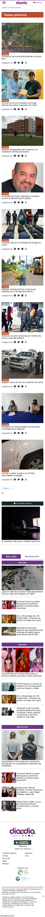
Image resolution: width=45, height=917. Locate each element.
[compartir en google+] (22, 63)
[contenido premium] (22, 842)
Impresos (28, 853)
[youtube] (29, 836)
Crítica (5, 856)
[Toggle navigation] (4, 2)
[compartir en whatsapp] (25, 63)
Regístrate (23, 846)
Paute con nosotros (23, 849)
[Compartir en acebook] (14, 63)
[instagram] (32, 836)
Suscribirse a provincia (2, 493)
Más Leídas (11, 556)
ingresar (38, 2)
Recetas (5, 864)
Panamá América (9, 853)
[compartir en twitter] (18, 63)
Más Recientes (32, 556)
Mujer (4, 861)
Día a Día (6, 858)
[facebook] (22, 836)
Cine (27, 856)
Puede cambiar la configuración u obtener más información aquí (18, 906)
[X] (26, 836)
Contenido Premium (24, 503)
